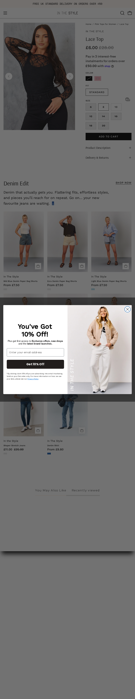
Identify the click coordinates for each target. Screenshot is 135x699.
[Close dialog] (127, 309)
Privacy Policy (32, 379)
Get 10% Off (35, 364)
